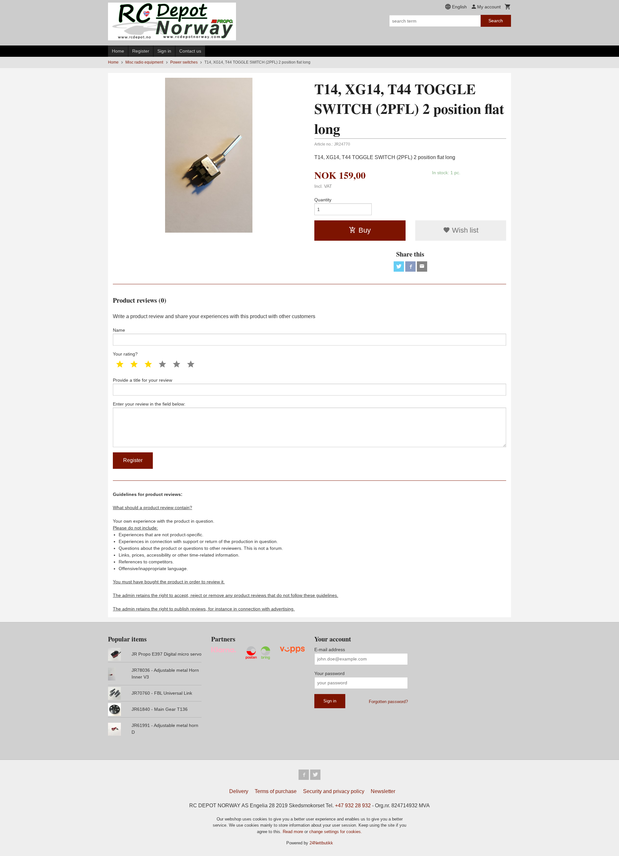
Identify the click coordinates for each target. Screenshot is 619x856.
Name (119, 330)
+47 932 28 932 (353, 805)
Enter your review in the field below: (149, 404)
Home (118, 51)
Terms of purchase (276, 791)
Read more (293, 831)
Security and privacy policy (333, 791)
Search (495, 20)
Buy (365, 230)
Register (140, 51)
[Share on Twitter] (399, 266)
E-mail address (329, 649)
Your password (329, 673)
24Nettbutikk (321, 843)
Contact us (190, 51)
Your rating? (125, 354)
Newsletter (383, 791)
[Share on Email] (422, 266)
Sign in (164, 51)
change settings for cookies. (335, 831)
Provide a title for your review (142, 380)
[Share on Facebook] (410, 266)
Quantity (322, 199)
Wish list (464, 230)
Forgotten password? (388, 701)
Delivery (238, 791)
